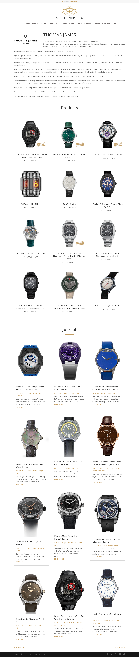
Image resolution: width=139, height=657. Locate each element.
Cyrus (105, 546)
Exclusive (67, 623)
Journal (43, 23)
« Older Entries (19, 647)
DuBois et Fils (32, 625)
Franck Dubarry (76, 623)
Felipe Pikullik (107, 393)
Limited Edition (32, 393)
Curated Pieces (29, 23)
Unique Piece (75, 468)
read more (21, 407)
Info (78, 23)
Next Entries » (120, 647)
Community (54, 23)
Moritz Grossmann (99, 471)
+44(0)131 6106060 (92, 23)
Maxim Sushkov (32, 471)
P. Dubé (67, 468)
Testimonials (68, 23)
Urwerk (77, 393)
